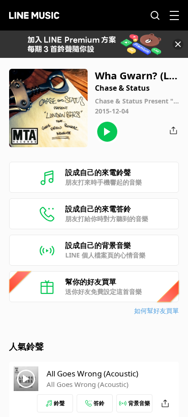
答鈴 (99, 403)
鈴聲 (59, 403)
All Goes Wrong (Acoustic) (92, 373)
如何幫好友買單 (156, 310)
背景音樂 (139, 403)
